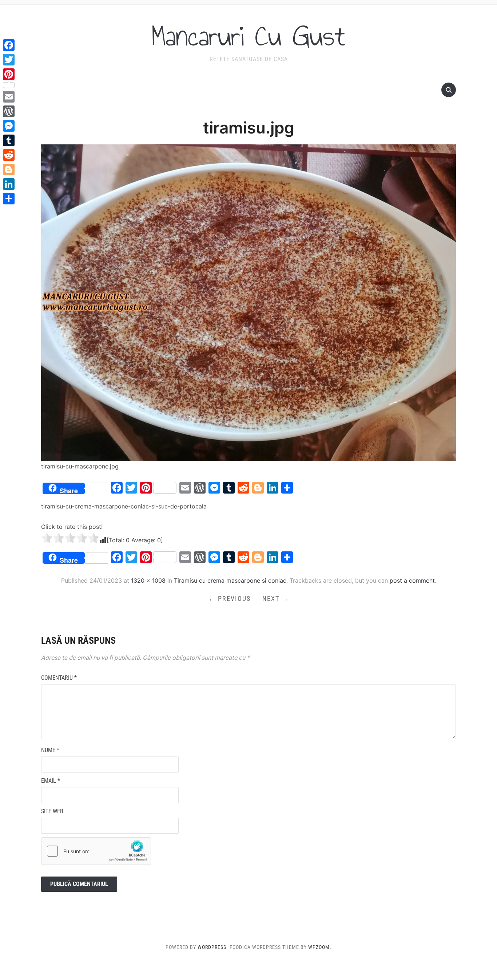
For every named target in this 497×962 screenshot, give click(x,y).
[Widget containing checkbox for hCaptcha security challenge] (96, 851)
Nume (50, 750)
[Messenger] (8, 126)
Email (50, 780)
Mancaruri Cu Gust (248, 36)
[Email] (8, 96)
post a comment (412, 580)
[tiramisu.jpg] (248, 302)
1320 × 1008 (148, 580)
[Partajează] (8, 198)
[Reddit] (8, 155)
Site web (52, 811)
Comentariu (59, 677)
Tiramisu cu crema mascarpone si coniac (230, 580)
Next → (275, 598)
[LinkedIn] (8, 184)
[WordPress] (8, 111)
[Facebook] (8, 45)
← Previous (229, 598)
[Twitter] (8, 59)
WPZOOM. (319, 947)
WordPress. (213, 947)
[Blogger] (8, 169)
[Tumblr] (8, 140)
